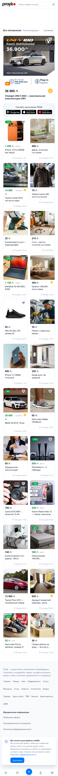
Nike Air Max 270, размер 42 (13, 332)
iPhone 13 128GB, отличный (13, 376)
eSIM (5, 703)
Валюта (34, 696)
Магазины (7, 688)
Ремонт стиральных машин (41, 332)
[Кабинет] (40, 773)
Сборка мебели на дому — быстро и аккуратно (40, 647)
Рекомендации (31, 30)
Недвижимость (34, 681)
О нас (16, 688)
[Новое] (29, 773)
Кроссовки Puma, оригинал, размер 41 (14, 645)
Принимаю (17, 760)
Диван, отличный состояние (40, 151)
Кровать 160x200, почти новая (40, 287)
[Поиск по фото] (53, 4)
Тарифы (7, 696)
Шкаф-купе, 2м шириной (39, 376)
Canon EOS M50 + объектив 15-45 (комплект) (13, 514)
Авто (23, 681)
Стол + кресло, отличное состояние (41, 243)
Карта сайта (18, 696)
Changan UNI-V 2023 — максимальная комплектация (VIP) (25, 97)
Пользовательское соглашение (17, 723)
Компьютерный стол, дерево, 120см (14, 557)
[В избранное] (50, 39)
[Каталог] (52, 773)
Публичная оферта (11, 717)
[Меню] (6, 773)
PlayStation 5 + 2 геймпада (39, 468)
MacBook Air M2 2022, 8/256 (15, 287)
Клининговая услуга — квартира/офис (15, 243)
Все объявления (12, 30)
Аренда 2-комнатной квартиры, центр (41, 601)
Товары (16, 681)
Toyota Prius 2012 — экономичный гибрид (14, 601)
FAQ (27, 696)
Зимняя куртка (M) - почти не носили (41, 195)
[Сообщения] (17, 773)
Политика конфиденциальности (17, 729)
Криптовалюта (46, 696)
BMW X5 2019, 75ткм (14, 422)
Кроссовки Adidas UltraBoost (40, 420)
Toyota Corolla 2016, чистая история (14, 199)
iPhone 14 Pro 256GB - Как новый (15, 151)
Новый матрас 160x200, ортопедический (39, 558)
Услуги (46, 681)
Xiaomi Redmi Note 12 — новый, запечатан (42, 513)
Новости (25, 688)
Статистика (36, 688)
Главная (7, 681)
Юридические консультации (11, 468)
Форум (46, 688)
